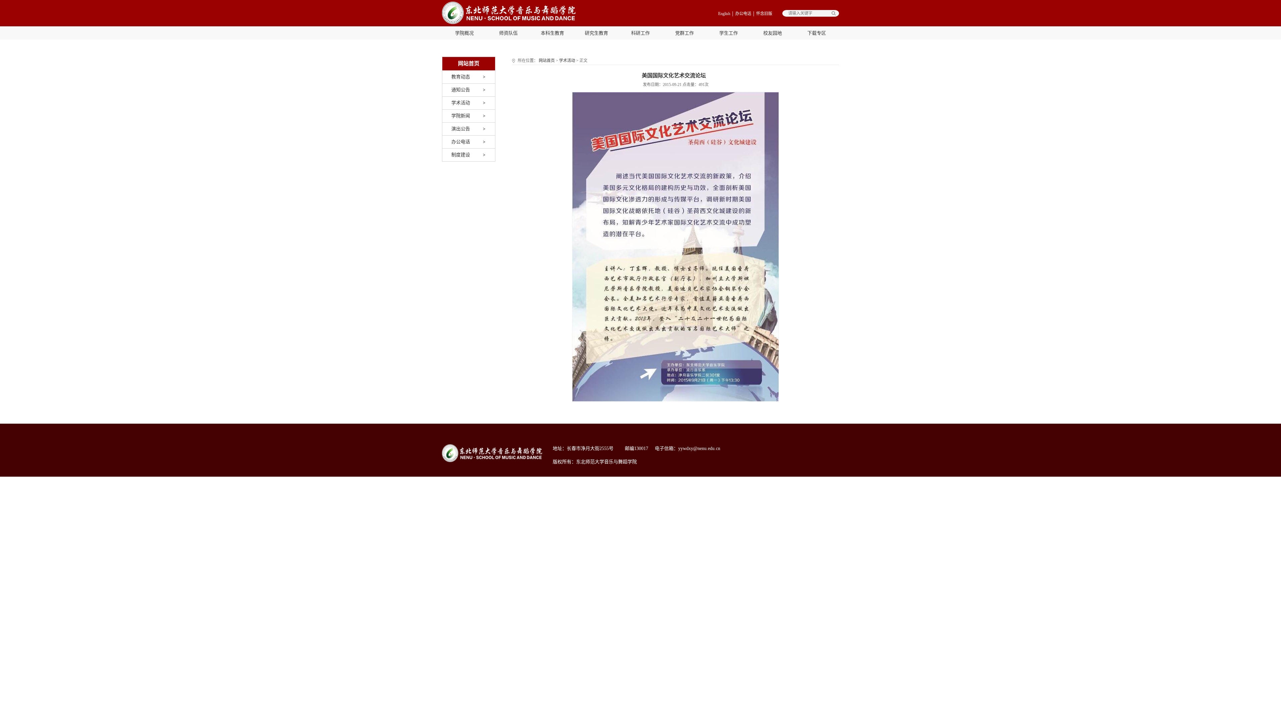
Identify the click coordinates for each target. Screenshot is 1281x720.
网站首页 (547, 60)
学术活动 (460, 102)
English (724, 13)
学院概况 (464, 33)
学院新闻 (460, 115)
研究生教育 (596, 33)
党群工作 (684, 33)
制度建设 (460, 154)
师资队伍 (508, 33)
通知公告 (460, 89)
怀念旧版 (764, 13)
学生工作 (728, 33)
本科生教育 (552, 33)
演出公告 (460, 128)
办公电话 (743, 13)
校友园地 (772, 33)
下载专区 (816, 33)
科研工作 (640, 33)
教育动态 (460, 76)
